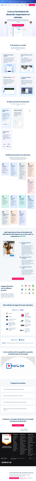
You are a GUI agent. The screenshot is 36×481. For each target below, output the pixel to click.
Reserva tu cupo (23, 2)
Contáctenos (15, 436)
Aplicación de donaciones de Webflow (30, 449)
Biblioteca (15, 450)
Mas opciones (30, 477)
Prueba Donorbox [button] (18, 425)
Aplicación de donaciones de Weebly (30, 446)
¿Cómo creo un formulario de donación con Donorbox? (13, 395)
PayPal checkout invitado (29, 343)
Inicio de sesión (26, 5)
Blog (14, 440)
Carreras (14, 441)
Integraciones (30, 434)
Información (15, 434)
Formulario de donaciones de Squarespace (30, 440)
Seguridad (15, 447)
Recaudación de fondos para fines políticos (23, 437)
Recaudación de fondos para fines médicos (23, 441)
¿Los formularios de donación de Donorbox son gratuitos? (13, 389)
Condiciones (15, 444)
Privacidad (15, 445)
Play (18, 366)
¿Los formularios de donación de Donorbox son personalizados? (15, 402)
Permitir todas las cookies (14, 478)
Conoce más (23, 62)
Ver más (23, 476)
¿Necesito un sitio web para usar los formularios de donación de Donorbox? (14, 409)
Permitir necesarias (23, 478)
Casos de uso (22, 434)
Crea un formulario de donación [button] (18, 25)
